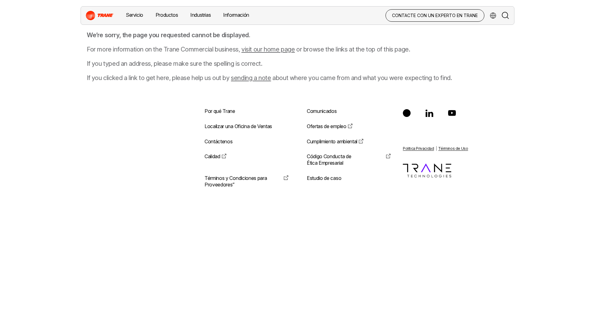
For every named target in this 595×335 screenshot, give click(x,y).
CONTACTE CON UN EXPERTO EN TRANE (435, 15)
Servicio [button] (134, 15)
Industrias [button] (200, 15)
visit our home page (268, 49)
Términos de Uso (453, 148)
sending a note (251, 78)
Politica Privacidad (418, 148)
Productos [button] (167, 15)
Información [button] (236, 15)
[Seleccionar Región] (493, 15)
